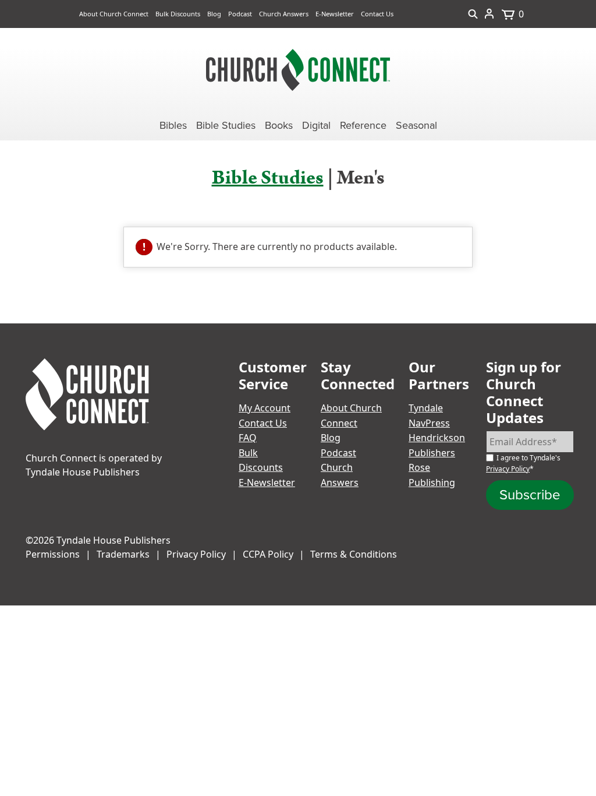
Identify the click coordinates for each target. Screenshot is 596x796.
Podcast (240, 13)
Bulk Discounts (177, 13)
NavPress (429, 423)
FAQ (248, 437)
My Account (264, 407)
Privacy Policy (508, 469)
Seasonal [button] (416, 125)
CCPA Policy (268, 554)
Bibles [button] (173, 125)
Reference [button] (363, 125)
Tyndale (426, 407)
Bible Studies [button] (226, 125)
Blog (214, 13)
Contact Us (377, 13)
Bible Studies (268, 178)
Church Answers (283, 13)
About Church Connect (113, 13)
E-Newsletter (334, 13)
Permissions (53, 554)
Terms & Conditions (353, 554)
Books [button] (279, 125)
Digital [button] (316, 125)
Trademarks (123, 554)
